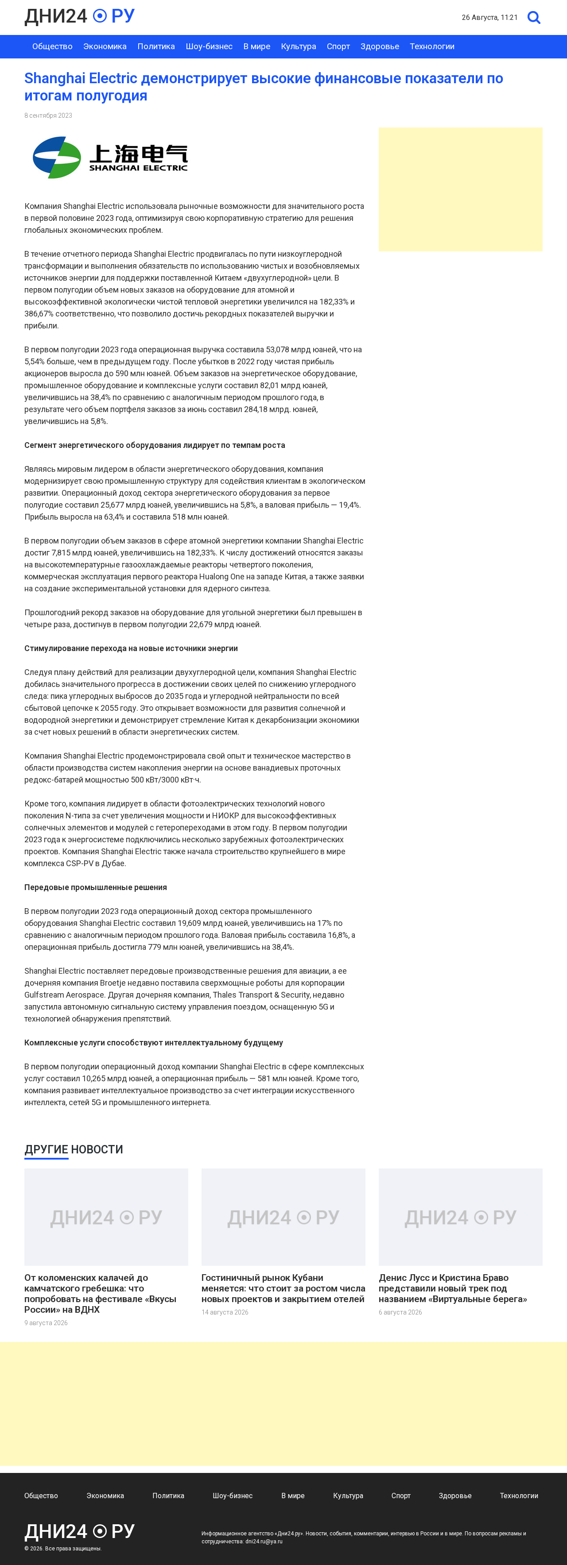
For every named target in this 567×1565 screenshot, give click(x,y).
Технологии (432, 46)
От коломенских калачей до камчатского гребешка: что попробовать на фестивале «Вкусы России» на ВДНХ (100, 1293)
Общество (52, 46)
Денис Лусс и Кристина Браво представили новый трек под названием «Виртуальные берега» (453, 1288)
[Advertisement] (461, 189)
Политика (156, 46)
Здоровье (380, 46)
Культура (298, 46)
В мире (256, 46)
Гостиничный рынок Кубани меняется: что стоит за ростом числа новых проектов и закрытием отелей (283, 1288)
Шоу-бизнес (209, 46)
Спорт (338, 46)
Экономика (105, 46)
